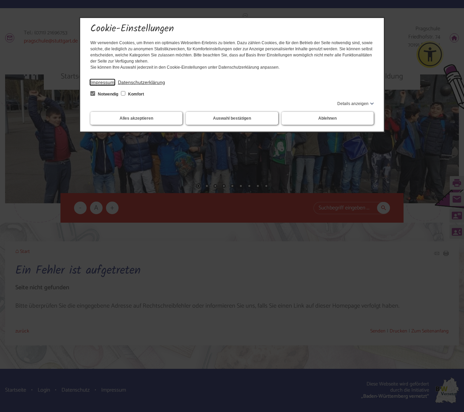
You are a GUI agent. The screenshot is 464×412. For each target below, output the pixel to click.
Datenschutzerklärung (141, 82)
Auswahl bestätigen (232, 118)
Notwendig (108, 94)
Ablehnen (327, 118)
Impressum (102, 82)
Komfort (135, 94)
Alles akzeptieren (136, 118)
